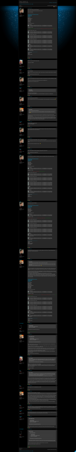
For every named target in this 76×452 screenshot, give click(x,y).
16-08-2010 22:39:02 (30, 59)
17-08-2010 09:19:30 (30, 385)
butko (20, 59)
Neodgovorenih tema (54, 2)
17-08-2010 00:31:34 (30, 323)
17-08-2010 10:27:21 (30, 416)
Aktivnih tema (50, 2)
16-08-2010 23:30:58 (30, 107)
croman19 (21, 121)
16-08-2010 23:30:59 (30, 121)
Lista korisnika (24, 1)
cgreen (20, 76)
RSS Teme (55, 6)
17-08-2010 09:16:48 (30, 370)
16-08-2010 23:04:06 (30, 96)
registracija (52, 5)
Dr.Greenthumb (21, 323)
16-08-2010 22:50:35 (30, 87)
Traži (27, 1)
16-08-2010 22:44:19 (30, 69)
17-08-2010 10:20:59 (30, 410)
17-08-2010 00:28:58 (30, 259)
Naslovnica (21, 1)
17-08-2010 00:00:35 (30, 127)
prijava (48, 5)
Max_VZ (21, 107)
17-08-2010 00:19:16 (30, 201)
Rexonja (21, 69)
